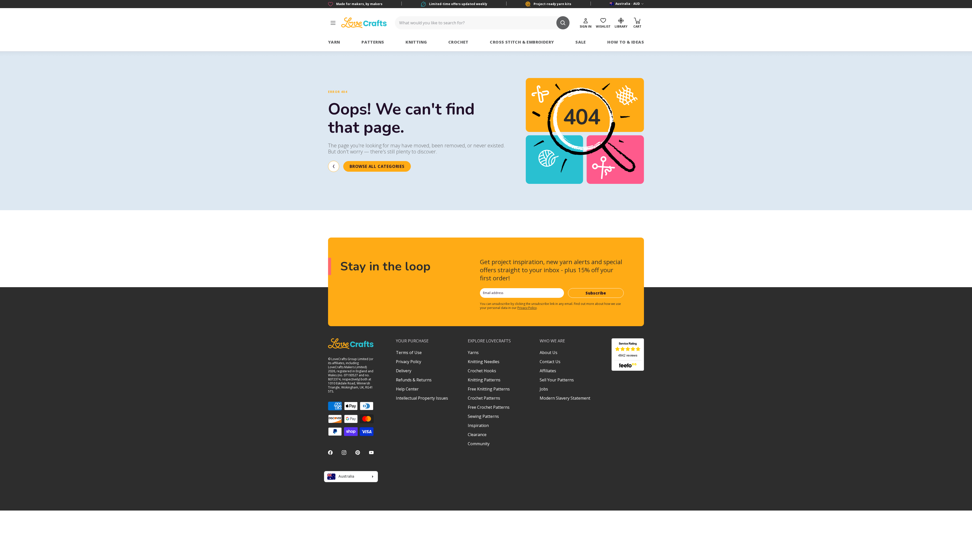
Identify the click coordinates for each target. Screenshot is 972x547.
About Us (548, 352)
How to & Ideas (625, 42)
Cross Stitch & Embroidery (522, 42)
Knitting (416, 42)
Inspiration (478, 425)
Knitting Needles (483, 361)
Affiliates (548, 371)
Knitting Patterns (484, 380)
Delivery (403, 371)
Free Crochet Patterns (489, 407)
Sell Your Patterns (557, 380)
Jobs (544, 389)
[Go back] (333, 166)
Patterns (372, 42)
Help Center (407, 389)
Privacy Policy (527, 308)
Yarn (334, 42)
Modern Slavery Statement (565, 398)
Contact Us (550, 361)
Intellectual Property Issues (422, 398)
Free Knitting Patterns (489, 389)
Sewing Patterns (483, 416)
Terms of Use (409, 352)
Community (479, 443)
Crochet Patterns (484, 398)
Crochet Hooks (482, 371)
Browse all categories (377, 166)
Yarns (473, 352)
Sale (580, 42)
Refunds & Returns (414, 380)
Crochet (458, 42)
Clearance (477, 434)
